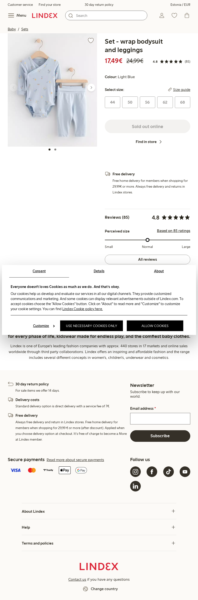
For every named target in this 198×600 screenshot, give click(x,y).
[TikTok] (168, 471)
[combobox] (106, 15)
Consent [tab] (39, 271)
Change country (104, 588)
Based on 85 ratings (173, 231)
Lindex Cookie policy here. (82, 309)
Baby (12, 29)
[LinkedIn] (135, 486)
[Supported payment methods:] (68, 470)
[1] (49, 149)
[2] (55, 149)
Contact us (77, 579)
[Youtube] (185, 471)
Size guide (181, 90)
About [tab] (159, 271)
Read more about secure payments (75, 459)
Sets (24, 29)
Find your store (50, 5)
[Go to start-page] (44, 15)
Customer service (20, 5)
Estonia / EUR (180, 5)
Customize (41, 326)
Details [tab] (99, 271)
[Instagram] (135, 471)
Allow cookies (155, 326)
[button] (52, 89)
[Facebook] (152, 471)
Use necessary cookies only (91, 326)
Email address (143, 408)
